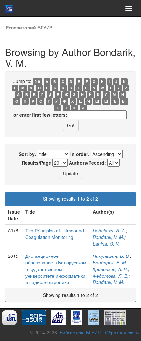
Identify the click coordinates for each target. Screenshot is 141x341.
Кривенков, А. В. (110, 269)
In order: (80, 154)
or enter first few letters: (40, 114)
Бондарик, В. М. (110, 262)
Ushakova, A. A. (109, 230)
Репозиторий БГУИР (29, 27)
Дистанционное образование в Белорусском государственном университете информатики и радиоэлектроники (55, 269)
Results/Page (36, 162)
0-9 (37, 81)
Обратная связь (122, 332)
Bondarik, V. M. (108, 237)
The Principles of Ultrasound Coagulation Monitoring (54, 233)
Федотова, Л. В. (111, 275)
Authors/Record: (87, 162)
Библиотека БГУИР (80, 332)
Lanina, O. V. (106, 243)
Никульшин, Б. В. (111, 256)
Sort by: (27, 154)
